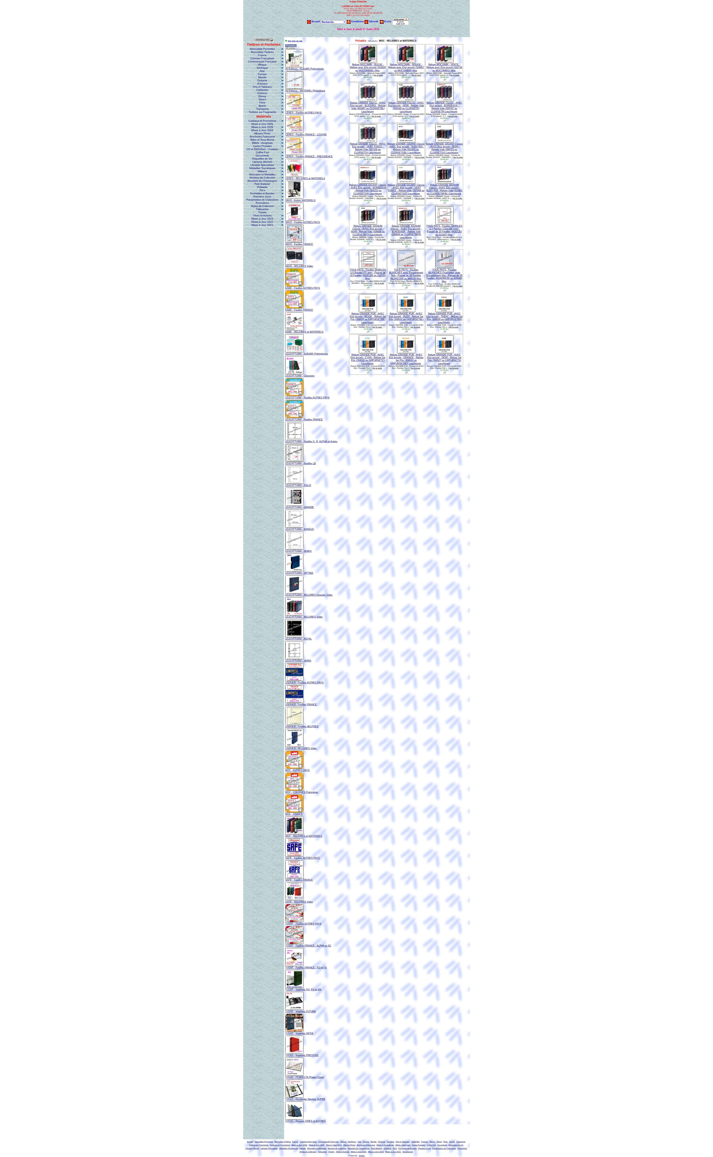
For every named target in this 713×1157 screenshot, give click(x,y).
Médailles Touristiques (262, 168)
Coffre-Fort (262, 152)
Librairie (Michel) (262, 161)
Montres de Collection (262, 177)
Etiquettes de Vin (262, 158)
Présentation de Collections (262, 199)
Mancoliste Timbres (262, 52)
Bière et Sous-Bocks (262, 139)
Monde (262, 77)
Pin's (262, 190)
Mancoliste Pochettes (262, 48)
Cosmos (262, 93)
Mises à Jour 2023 (262, 218)
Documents (262, 155)
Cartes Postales (262, 146)
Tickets (262, 212)
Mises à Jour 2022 (262, 221)
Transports (262, 108)
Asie (262, 70)
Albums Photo (262, 133)
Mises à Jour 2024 (262, 130)
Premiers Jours (262, 196)
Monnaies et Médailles (262, 174)
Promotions (262, 202)
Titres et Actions (262, 215)
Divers (262, 99)
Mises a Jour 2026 (262, 123)
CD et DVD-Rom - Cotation (262, 149)
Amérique (262, 67)
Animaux (262, 83)
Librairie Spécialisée (262, 164)
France (262, 55)
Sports (262, 105)
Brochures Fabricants (262, 136)
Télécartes (262, 209)
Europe (262, 74)
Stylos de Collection (262, 206)
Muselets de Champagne (262, 180)
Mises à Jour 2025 (262, 127)
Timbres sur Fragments (262, 112)
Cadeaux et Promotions (262, 120)
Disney (262, 96)
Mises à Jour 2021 (262, 224)
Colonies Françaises (262, 58)
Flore (262, 102)
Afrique (262, 64)
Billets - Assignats (262, 142)
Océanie (262, 80)
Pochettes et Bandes (262, 193)
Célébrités (262, 89)
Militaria (262, 171)
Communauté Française (262, 61)
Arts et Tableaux (262, 86)
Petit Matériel (262, 183)
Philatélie (262, 187)
